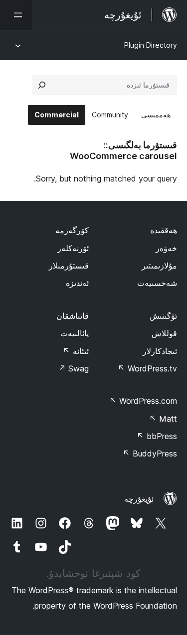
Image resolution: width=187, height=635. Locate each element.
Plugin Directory (150, 45)
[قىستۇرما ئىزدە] (42, 85)
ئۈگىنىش (163, 316)
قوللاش (164, 333)
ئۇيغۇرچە (139, 499)
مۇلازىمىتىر (159, 266)
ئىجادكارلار (160, 351)
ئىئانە (76, 351)
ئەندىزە (77, 283)
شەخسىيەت (157, 283)
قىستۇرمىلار (69, 266)
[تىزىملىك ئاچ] (16, 15)
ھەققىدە (163, 230)
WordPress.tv (147, 368)
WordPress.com (143, 401)
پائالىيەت (74, 333)
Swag (73, 368)
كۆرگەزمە (72, 230)
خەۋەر (166, 248)
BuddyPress (150, 453)
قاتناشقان (72, 316)
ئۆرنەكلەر (73, 248)
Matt (163, 419)
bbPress (157, 436)
